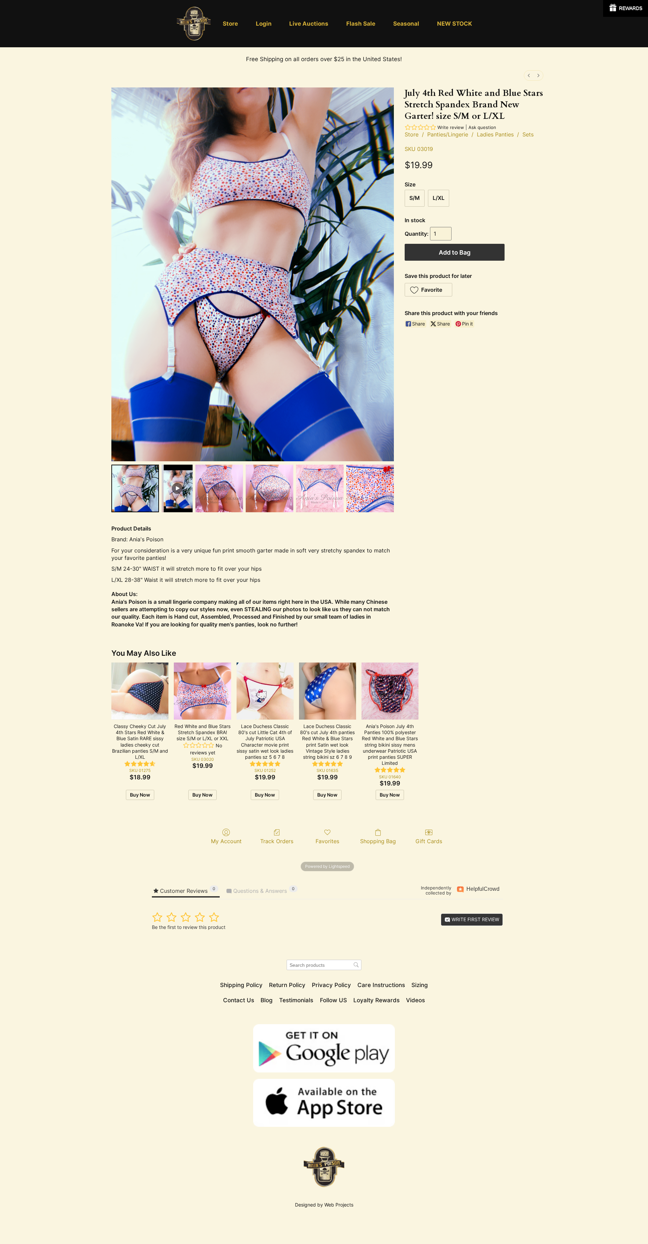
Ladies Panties (495, 134)
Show (625, 8)
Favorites (327, 841)
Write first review (474, 919)
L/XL (438, 198)
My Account (226, 841)
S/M (414, 198)
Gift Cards (428, 841)
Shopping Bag (378, 841)
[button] (428, 289)
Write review (450, 127)
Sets (528, 134)
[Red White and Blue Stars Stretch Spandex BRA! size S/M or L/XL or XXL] (202, 691)
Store (411, 134)
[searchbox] (324, 965)
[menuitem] (529, 75)
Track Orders (276, 841)
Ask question (482, 127)
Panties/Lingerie (447, 134)
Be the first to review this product (188, 927)
